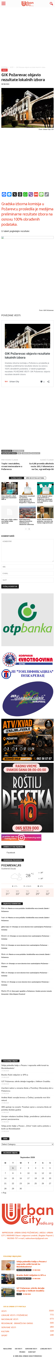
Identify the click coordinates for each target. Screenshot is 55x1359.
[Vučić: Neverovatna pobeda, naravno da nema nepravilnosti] (45, 512)
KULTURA (5, 1331)
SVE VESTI (18, 1349)
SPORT (4, 1336)
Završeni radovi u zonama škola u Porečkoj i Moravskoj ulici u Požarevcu (27, 1089)
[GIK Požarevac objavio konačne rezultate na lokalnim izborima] (27, 512)
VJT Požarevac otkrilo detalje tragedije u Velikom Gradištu (25, 1081)
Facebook (11, 852)
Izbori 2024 (26, 453)
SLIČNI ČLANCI (16, 478)
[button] (51, 4)
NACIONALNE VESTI (24, 1270)
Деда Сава (5, 927)
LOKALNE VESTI (46, 1349)
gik (19, 453)
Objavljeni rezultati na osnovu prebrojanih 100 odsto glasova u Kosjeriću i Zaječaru (27, 499)
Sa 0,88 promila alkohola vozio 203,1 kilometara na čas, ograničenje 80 (41, 466)
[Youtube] (35, 1244)
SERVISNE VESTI (8, 1327)
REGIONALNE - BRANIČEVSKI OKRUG (17, 1323)
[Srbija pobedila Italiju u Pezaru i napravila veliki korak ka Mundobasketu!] (8, 1265)
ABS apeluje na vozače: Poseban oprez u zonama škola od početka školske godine (26, 1108)
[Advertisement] (27, 36)
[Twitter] (30, 1244)
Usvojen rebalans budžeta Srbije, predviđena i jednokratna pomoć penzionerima (26, 1117)
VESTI (4, 70)
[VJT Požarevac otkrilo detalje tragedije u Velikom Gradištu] (8, 1292)
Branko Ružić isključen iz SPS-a (14, 1075)
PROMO (22, 1352)
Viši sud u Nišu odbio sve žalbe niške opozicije (9, 521)
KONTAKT (32, 1352)
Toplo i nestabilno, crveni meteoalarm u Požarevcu (11, 466)
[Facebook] (19, 1244)
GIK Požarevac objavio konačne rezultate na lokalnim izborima (26, 521)
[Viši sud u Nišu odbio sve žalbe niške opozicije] (9, 512)
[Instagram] (25, 1244)
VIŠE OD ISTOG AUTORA (35, 478)
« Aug (3, 1193)
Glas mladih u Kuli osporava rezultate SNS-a (8, 497)
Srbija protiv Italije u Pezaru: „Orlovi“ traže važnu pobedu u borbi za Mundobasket (26, 1127)
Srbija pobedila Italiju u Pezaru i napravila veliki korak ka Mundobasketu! (25, 1066)
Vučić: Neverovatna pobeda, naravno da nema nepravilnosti (45, 521)
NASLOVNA (7, 1349)
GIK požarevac (18, 451)
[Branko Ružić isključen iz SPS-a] (8, 1279)
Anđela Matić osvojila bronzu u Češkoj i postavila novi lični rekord (25, 1098)
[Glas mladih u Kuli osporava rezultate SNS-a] (9, 488)
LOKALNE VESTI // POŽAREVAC (14, 1315)
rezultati (35, 453)
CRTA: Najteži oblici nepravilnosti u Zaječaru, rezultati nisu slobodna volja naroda (45, 499)
